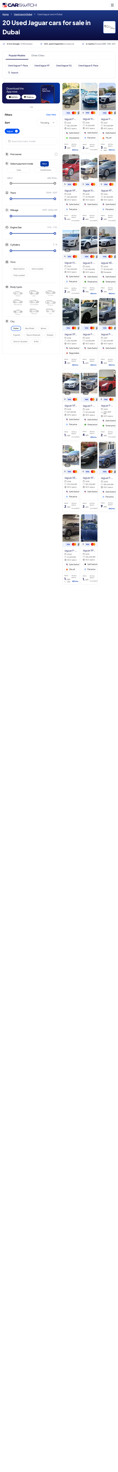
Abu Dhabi (29, 328)
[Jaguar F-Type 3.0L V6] (107, 405)
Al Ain (36, 341)
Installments (45, 170)
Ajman (43, 328)
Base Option (19, 269)
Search (14, 72)
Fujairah (16, 335)
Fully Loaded (19, 275)
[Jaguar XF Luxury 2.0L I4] (89, 477)
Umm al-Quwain (20, 341)
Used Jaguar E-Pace (88, 65)
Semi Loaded (37, 269)
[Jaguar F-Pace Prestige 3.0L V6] (71, 118)
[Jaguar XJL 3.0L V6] (89, 118)
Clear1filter (51, 114)
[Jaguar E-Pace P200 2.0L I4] (89, 262)
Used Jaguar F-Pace (18, 65)
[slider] (11, 183)
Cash (19, 170)
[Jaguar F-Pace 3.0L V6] (107, 118)
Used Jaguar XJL (64, 65)
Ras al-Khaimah (33, 335)
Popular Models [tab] (17, 55)
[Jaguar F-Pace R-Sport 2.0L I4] (89, 405)
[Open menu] (77, 5)
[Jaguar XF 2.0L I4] (71, 189)
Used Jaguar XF (42, 65)
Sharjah (50, 335)
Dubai (16, 328)
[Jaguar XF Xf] (89, 549)
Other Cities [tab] (37, 55)
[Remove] (16, 131)
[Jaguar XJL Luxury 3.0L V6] (89, 189)
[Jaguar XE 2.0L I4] (107, 262)
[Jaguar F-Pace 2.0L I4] (89, 333)
